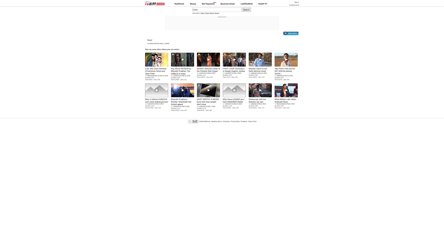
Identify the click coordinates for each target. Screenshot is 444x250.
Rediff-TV (262, 4)
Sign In (296, 2)
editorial (253, 73)
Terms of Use (252, 121)
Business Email (227, 4)
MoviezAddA (281, 104)
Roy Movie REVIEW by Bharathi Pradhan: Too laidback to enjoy (181, 71)
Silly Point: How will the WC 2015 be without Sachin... (285, 71)
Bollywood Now (152, 76)
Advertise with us (216, 121)
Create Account (294, 5)
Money (193, 4)
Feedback (244, 121)
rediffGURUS (247, 4)
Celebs (202, 13)
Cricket (207, 13)
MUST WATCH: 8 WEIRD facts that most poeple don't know (208, 101)
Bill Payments (208, 4)
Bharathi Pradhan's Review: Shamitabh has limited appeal (181, 101)
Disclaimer (226, 121)
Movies (212, 13)
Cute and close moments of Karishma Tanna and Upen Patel (156, 71)
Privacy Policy (235, 121)
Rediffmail (179, 4)
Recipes (217, 13)
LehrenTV (176, 76)
